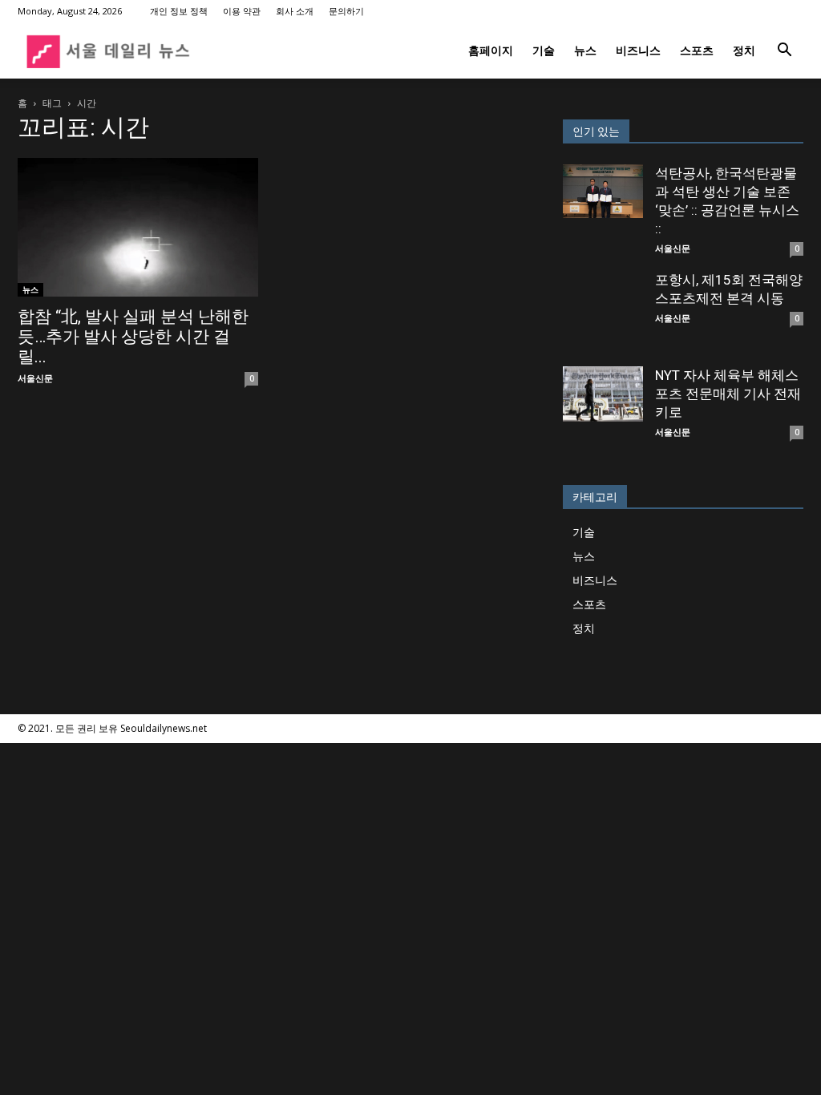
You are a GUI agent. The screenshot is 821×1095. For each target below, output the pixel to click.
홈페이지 (490, 50)
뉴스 (585, 50)
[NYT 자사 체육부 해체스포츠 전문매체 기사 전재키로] (603, 394)
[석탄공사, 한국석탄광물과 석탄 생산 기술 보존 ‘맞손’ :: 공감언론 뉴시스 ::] (603, 191)
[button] (784, 51)
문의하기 (346, 11)
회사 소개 (294, 11)
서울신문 (35, 378)
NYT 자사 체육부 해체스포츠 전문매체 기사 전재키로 (728, 393)
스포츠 (697, 50)
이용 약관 (242, 11)
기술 (543, 50)
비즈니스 (638, 50)
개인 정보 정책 (179, 11)
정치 (744, 50)
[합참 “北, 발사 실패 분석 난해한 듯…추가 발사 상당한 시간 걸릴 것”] (138, 227)
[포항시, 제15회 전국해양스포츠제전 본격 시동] (603, 311)
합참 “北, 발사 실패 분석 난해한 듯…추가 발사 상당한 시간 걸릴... (133, 336)
